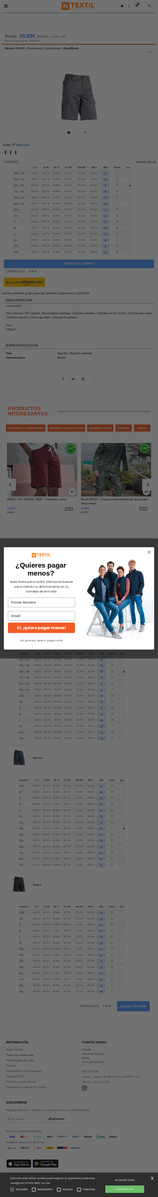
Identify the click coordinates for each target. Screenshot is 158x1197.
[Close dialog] (149, 552)
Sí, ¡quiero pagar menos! (41, 628)
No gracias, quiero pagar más (41, 640)
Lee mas (45, 1182)
